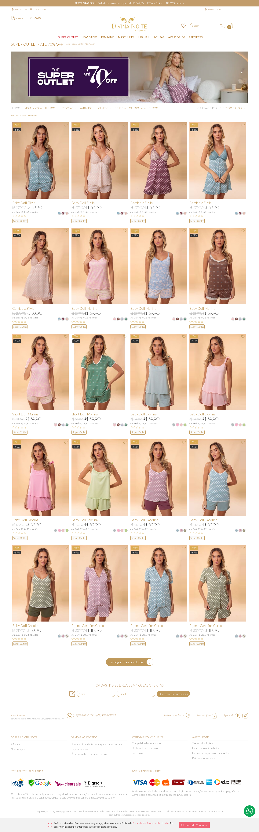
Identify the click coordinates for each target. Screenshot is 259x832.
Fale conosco (138, 753)
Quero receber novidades (173, 693)
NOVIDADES (89, 37)
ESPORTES (196, 37)
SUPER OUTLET (68, 37)
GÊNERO (103, 108)
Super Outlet (20, 220)
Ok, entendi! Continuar (194, 825)
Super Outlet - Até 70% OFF (84, 43)
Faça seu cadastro (81, 749)
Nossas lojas (21, 9)
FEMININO (107, 37)
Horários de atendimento (145, 748)
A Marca (15, 744)
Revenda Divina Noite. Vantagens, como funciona (96, 744)
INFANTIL (144, 37)
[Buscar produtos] (221, 25)
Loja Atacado (39, 9)
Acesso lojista (204, 715)
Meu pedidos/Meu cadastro (146, 743)
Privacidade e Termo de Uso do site (151, 823)
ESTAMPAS (67, 108)
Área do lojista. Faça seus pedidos (89, 754)
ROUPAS (159, 37)
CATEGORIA (136, 108)
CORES (119, 108)
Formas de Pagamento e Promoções (210, 753)
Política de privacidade (203, 758)
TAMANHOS (85, 108)
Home (67, 43)
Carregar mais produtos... (127, 662)
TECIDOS (50, 108)
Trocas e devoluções (202, 743)
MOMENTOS (32, 108)
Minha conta (214, 9)
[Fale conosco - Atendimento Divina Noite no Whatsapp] (249, 811)
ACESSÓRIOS (176, 37)
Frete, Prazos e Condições (205, 748)
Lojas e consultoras (174, 715)
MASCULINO (126, 37)
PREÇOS (153, 108)
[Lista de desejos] (183, 25)
